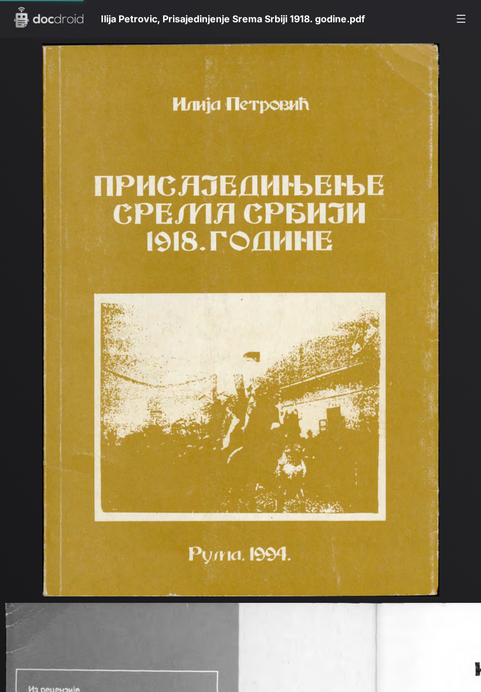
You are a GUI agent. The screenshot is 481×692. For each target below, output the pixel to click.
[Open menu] (461, 18)
